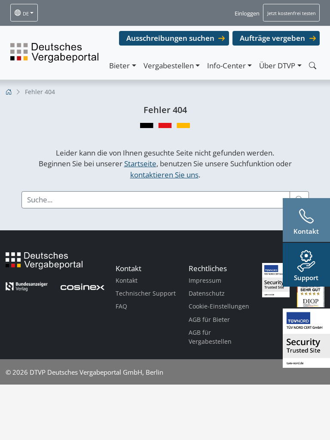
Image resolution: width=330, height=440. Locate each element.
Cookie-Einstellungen (219, 306)
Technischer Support (146, 293)
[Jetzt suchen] (312, 65)
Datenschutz (207, 293)
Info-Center (226, 65)
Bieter (119, 65)
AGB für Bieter (209, 319)
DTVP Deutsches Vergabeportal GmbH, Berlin (96, 372)
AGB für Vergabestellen (210, 337)
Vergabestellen (169, 65)
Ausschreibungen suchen (170, 38)
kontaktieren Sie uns (164, 175)
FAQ (121, 306)
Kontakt (127, 280)
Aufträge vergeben (272, 38)
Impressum (205, 280)
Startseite (140, 163)
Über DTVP (277, 65)
